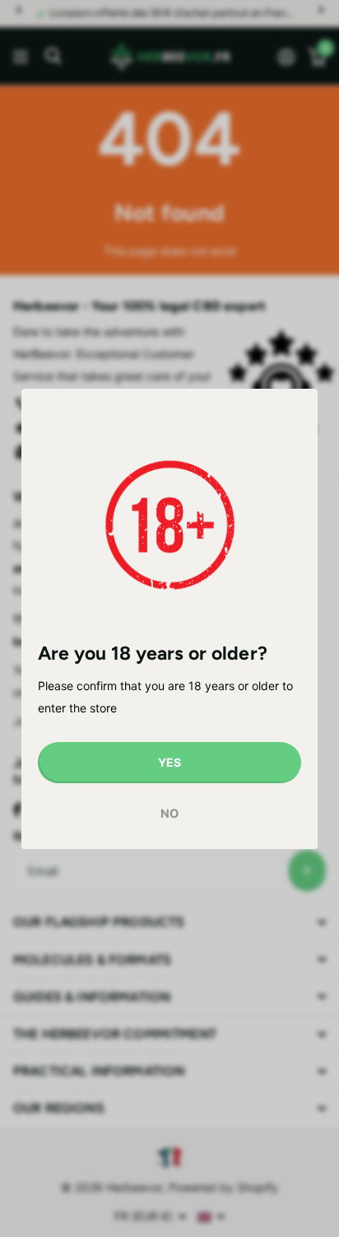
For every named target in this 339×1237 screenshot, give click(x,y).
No (169, 813)
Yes (169, 762)
